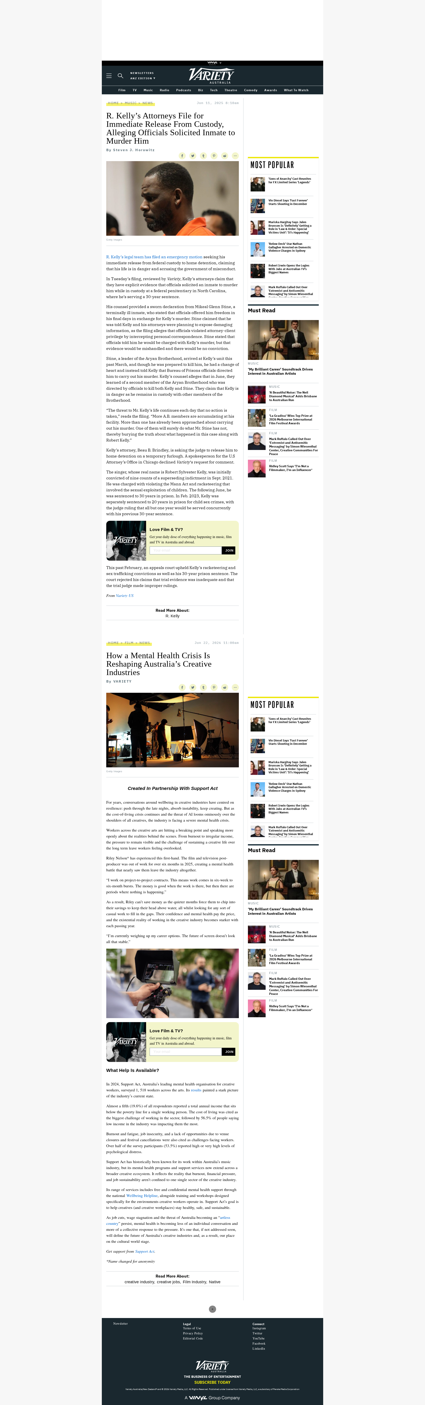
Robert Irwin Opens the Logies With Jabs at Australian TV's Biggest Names (289, 269)
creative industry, (140, 1282)
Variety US (124, 595)
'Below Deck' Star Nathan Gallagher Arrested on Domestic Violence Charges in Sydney (290, 247)
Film (273, 410)
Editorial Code (193, 1338)
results (196, 1089)
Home (113, 103)
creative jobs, (169, 1282)
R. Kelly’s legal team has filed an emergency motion (154, 256)
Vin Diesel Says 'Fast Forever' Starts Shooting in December (288, 202)
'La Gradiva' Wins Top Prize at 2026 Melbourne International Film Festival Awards (290, 419)
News (148, 103)
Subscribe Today (212, 1382)
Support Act (144, 1251)
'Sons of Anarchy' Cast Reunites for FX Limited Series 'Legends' (290, 180)
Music (131, 103)
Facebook (259, 1343)
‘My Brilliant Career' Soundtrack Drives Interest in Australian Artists (280, 371)
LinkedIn (259, 1348)
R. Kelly (173, 616)
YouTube (259, 1338)
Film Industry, (195, 1282)
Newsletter (120, 1323)
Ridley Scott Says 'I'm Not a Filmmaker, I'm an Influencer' (290, 468)
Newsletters (142, 73)
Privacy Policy (193, 1333)
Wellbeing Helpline (142, 1195)
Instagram (259, 1328)
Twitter (258, 1333)
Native (214, 1282)
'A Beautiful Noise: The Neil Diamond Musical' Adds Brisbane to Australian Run (293, 396)
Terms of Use (192, 1328)
